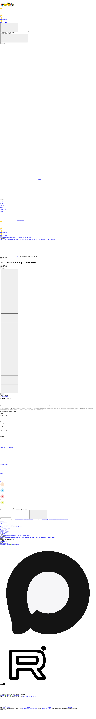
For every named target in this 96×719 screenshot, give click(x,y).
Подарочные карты (39, 239)
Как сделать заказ (8, 239)
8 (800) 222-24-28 (3, 541)
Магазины (2, 239)
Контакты (7, 237)
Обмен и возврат (32, 239)
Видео (3, 394)
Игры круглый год (4, 464)
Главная (3, 707)
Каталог (2, 521)
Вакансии (26, 237)
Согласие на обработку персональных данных (24, 519)
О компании (2, 237)
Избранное (49, 707)
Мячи (1, 473)
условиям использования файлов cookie (29, 708)
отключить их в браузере (47, 708)
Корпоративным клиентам (16, 239)
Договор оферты (21, 237)
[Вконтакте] (1, 684)
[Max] (48, 639)
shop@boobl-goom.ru (4, 543)
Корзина (28, 707)
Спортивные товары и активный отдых (8, 456)
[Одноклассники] (2, 684)
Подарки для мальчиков (5, 481)
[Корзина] (8, 196)
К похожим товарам (4, 396)
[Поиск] (9, 27)
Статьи (16, 237)
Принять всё (3, 709)
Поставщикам (12, 237)
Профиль (70, 707)
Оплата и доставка (25, 239)
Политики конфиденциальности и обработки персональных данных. (55, 519)
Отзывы (29, 237)
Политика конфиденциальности (29, 696)
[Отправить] (38, 514)
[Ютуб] (28, 684)
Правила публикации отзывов (49, 239)
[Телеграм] (4, 684)
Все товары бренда (9, 447)
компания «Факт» (11, 698)
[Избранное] (8, 187)
